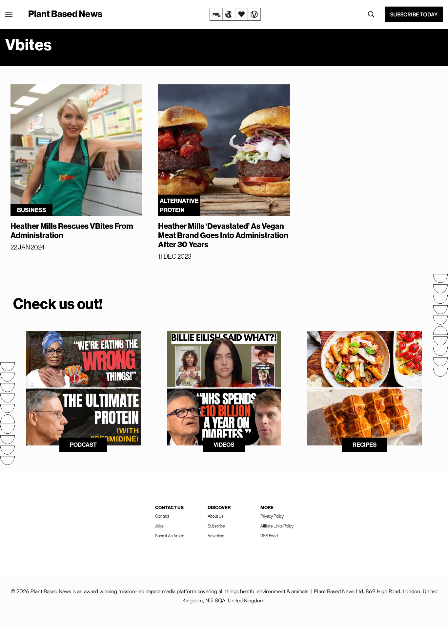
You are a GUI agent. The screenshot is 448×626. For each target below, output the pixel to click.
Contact (162, 516)
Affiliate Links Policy (277, 526)
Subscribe (216, 526)
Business (31, 210)
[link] (235, 14)
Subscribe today (414, 14)
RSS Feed (269, 535)
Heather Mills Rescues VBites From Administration (71, 231)
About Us (215, 516)
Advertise (216, 535)
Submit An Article (169, 535)
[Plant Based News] (9, 15)
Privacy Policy (272, 516)
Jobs (159, 526)
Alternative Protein (179, 205)
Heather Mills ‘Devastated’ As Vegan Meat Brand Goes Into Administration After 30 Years (223, 235)
